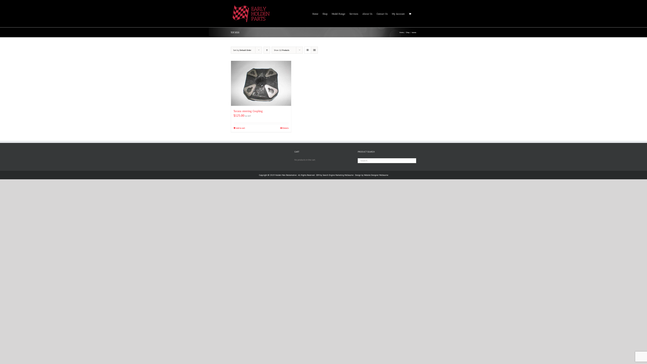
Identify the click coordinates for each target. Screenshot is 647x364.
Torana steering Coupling (248, 111)
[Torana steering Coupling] (261, 83)
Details (286, 128)
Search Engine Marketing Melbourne (338, 175)
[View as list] (314, 50)
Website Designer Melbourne (376, 175)
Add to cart (240, 128)
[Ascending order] (267, 50)
